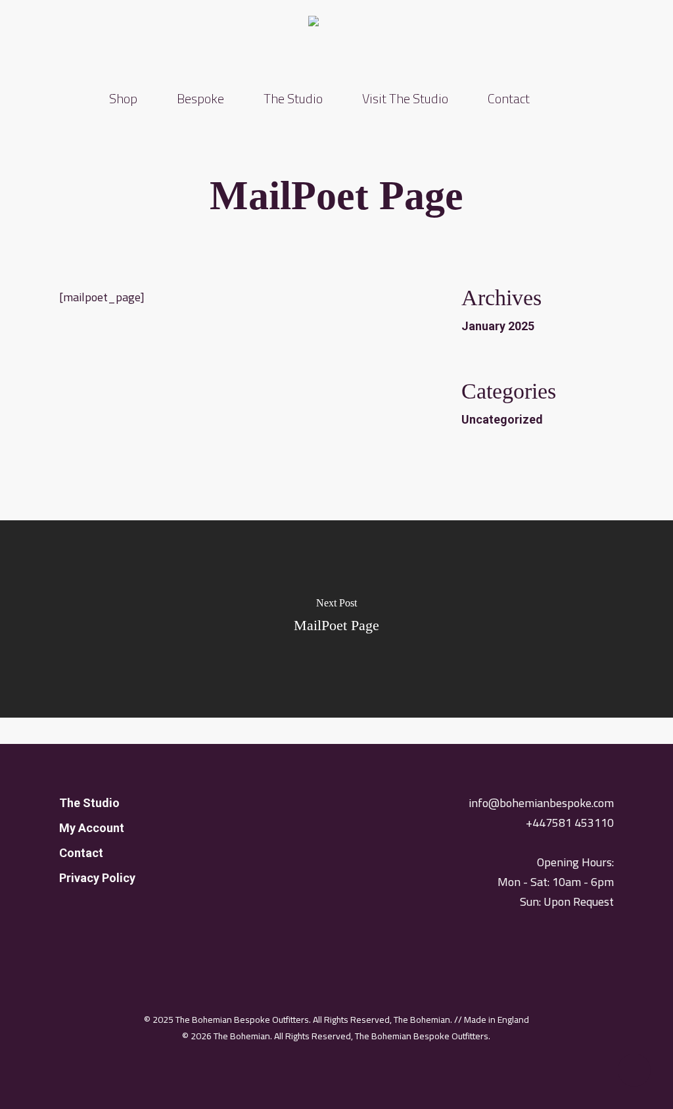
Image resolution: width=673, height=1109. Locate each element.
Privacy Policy (97, 878)
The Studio (89, 803)
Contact (81, 853)
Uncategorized (502, 419)
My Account (91, 828)
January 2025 (497, 326)
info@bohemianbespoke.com (541, 803)
